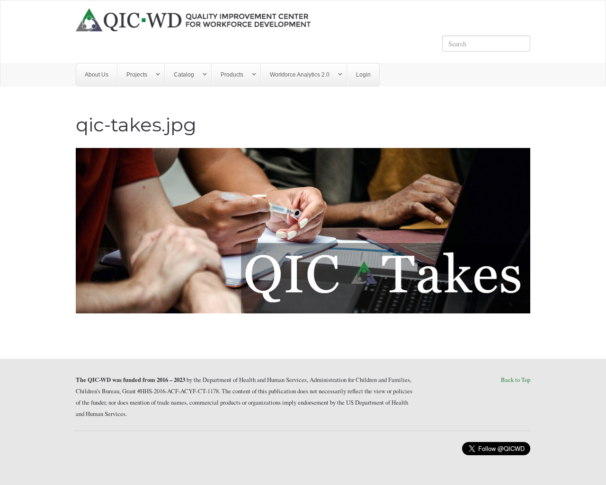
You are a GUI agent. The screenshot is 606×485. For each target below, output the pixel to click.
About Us (96, 74)
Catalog (179, 74)
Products (227, 74)
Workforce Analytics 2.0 (295, 74)
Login (363, 74)
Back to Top (515, 379)
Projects (132, 74)
